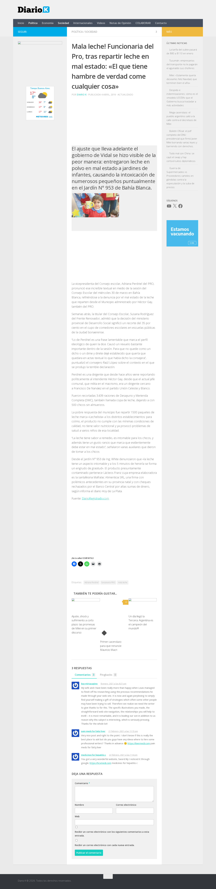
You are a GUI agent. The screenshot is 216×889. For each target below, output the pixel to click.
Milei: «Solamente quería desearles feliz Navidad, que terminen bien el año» (182, 79)
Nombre (79, 804)
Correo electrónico (126, 804)
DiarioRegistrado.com (95, 498)
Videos (101, 23)
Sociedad (63, 23)
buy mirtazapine (89, 683)
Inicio (21, 23)
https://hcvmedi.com (100, 763)
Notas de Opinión (120, 23)
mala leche (122, 582)
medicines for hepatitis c (93, 754)
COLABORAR (143, 23)
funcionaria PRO (108, 582)
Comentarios (84, 674)
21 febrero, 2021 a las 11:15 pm (123, 731)
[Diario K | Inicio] (33, 9)
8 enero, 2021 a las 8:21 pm (113, 683)
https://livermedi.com (139, 743)
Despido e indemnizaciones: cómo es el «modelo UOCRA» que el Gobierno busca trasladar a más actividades (182, 97)
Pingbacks (108, 674)
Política (32, 23)
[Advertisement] (114, 121)
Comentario (82, 783)
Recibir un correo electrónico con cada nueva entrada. (105, 845)
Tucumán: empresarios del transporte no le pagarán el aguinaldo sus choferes (182, 64)
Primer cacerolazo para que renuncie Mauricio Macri (110, 646)
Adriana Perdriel (92, 582)
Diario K (81, 94)
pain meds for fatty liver (93, 731)
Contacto (161, 23)
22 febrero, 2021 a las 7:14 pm (123, 754)
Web (77, 816)
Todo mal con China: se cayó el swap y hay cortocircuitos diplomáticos (181, 157)
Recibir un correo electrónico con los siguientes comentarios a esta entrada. (112, 833)
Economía (47, 23)
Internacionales (83, 23)
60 (126, 602)
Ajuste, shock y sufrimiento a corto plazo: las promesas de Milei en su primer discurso (84, 624)
